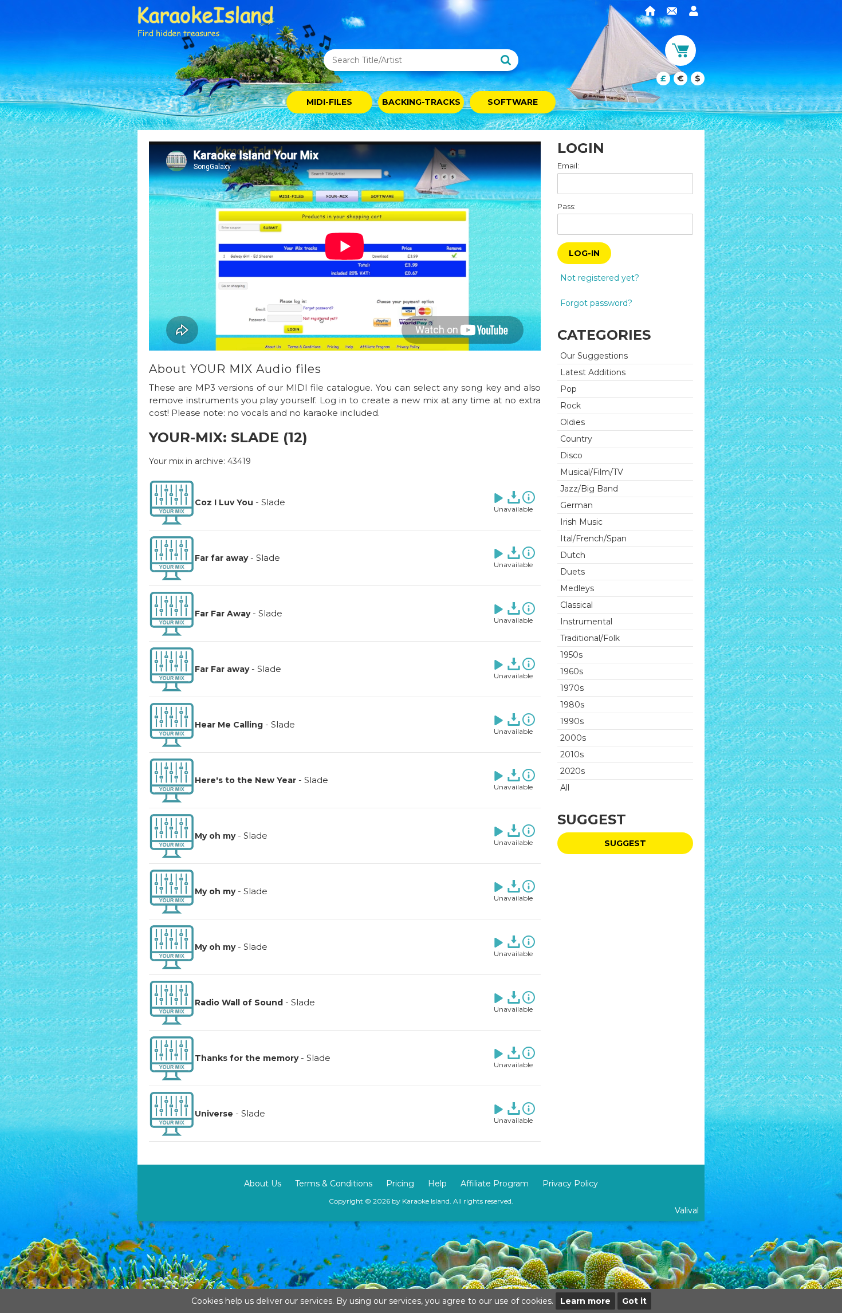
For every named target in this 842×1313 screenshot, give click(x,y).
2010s (572, 754)
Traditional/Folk (590, 638)
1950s (571, 655)
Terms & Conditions (333, 1183)
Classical (576, 605)
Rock (570, 405)
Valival (687, 1210)
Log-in (584, 253)
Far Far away (222, 669)
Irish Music (581, 522)
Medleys (577, 588)
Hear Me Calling (229, 725)
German (576, 505)
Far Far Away (222, 613)
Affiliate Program (495, 1183)
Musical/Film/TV (591, 472)
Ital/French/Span (593, 538)
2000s (573, 738)
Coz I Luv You (224, 502)
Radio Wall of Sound (239, 1002)
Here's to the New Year (245, 780)
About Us (262, 1183)
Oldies (572, 422)
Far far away (221, 558)
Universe (214, 1113)
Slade (273, 502)
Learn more (585, 1301)
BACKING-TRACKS (421, 102)
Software (512, 102)
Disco (571, 455)
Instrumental (586, 621)
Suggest (625, 843)
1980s (572, 704)
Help (437, 1183)
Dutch (572, 555)
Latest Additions (592, 372)
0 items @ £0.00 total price (680, 78)
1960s (571, 671)
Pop (568, 389)
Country (576, 439)
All (564, 788)
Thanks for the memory (246, 1058)
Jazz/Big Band (589, 488)
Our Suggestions (594, 356)
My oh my (215, 836)
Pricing (400, 1183)
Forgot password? (596, 303)
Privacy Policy (570, 1183)
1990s (572, 721)
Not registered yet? (599, 278)
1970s (572, 688)
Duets (572, 572)
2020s (572, 771)
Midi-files (329, 102)
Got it (634, 1301)
